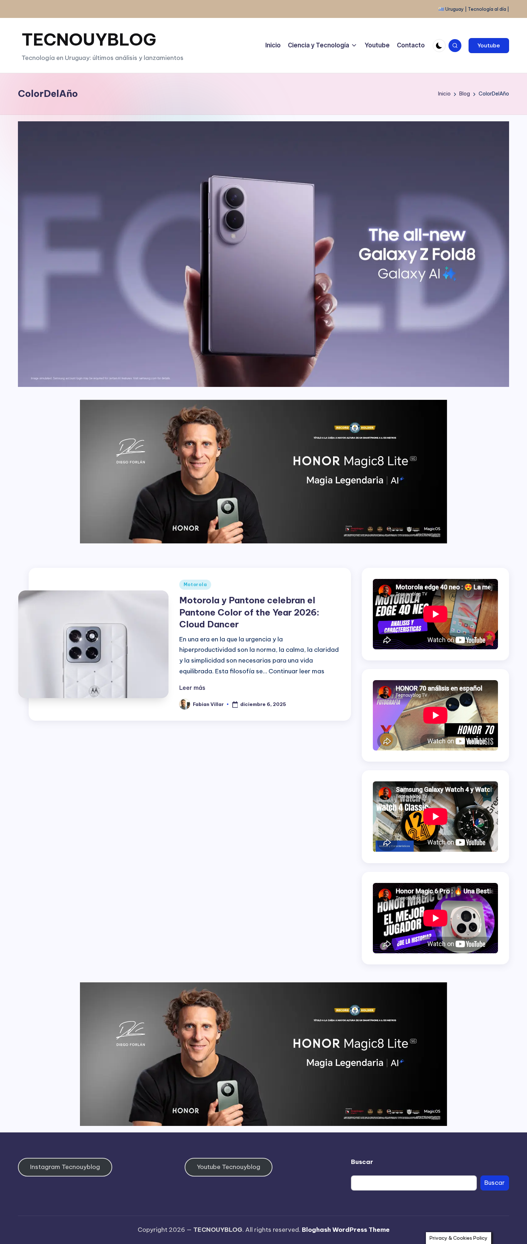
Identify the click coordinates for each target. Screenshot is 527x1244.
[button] (489, 45)
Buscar (362, 1162)
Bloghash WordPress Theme (346, 1230)
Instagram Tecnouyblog (65, 1167)
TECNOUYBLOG (89, 39)
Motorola (195, 584)
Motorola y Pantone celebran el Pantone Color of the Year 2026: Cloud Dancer (249, 612)
